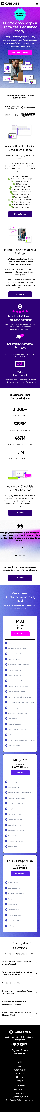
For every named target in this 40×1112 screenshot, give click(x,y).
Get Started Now (20, 873)
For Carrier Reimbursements (20, 1100)
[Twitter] (11, 1044)
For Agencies (20, 1093)
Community (20, 1070)
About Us (20, 1066)
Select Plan (20, 772)
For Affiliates (20, 1089)
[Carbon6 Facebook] (18, 1044)
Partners (20, 1073)
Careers (20, 1077)
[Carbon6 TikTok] (29, 1044)
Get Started (20, 294)
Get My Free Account (20, 53)
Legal (20, 1080)
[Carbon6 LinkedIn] (25, 1044)
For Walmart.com (20, 1096)
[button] (16, 555)
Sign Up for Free (20, 214)
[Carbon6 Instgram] (14, 1044)
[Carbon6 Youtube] (22, 1044)
